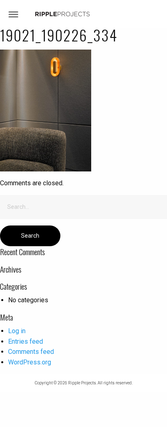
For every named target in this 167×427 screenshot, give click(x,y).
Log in (17, 331)
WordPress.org (29, 362)
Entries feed (25, 341)
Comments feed (31, 351)
